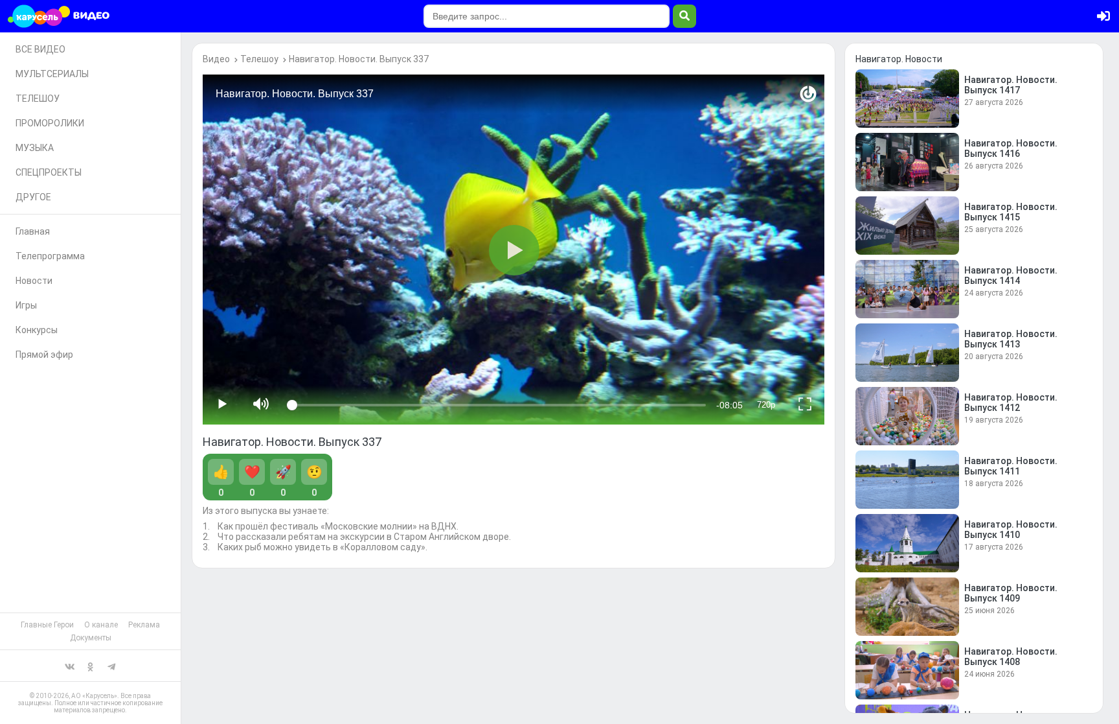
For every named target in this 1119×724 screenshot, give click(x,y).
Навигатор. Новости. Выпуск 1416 (1010, 148)
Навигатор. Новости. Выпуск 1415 (1010, 212)
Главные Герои (47, 624)
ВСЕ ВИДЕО (40, 49)
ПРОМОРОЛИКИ (50, 123)
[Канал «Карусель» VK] (70, 665)
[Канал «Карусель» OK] (90, 665)
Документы (90, 637)
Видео (216, 59)
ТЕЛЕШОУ (38, 98)
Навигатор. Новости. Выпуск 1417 (1010, 85)
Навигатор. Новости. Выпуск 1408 (1010, 656)
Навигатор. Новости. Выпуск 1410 (1010, 529)
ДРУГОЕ (33, 197)
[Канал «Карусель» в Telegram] (111, 665)
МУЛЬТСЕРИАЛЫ (52, 74)
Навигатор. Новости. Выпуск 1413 (1010, 339)
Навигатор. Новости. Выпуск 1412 (1010, 402)
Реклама (144, 624)
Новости (34, 280)
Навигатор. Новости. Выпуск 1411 (1010, 466)
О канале (101, 624)
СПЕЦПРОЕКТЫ (49, 172)
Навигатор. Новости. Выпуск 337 (359, 59)
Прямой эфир (44, 354)
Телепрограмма (50, 256)
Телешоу (259, 59)
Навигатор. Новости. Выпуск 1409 (1010, 593)
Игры (26, 305)
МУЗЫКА (35, 148)
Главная (33, 231)
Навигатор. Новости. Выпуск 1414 (1010, 275)
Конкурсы (37, 330)
